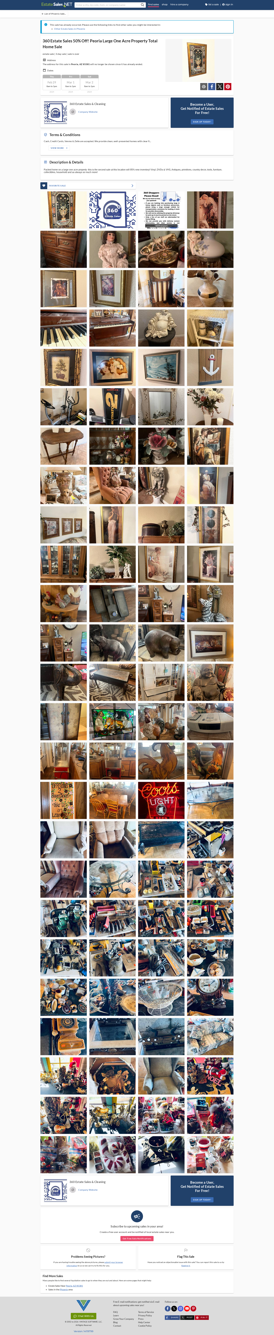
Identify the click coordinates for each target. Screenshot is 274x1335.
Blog (115, 1322)
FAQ (115, 1312)
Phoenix (64, 1289)
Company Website (88, 111)
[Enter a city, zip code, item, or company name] (142, 5)
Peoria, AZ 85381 (74, 1285)
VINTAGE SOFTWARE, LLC (90, 1322)
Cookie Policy (145, 1325)
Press (141, 1319)
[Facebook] (168, 1308)
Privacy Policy (145, 1315)
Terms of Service (146, 1312)
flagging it (185, 1266)
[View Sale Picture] (63, 209)
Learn (116, 1315)
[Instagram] (180, 1308)
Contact (117, 1325)
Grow (123, 1319)
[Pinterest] (193, 1308)
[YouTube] (187, 1308)
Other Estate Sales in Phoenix (69, 28)
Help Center (144, 1322)
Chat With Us (85, 1316)
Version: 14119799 (83, 1331)
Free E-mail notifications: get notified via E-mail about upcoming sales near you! (136, 1303)
